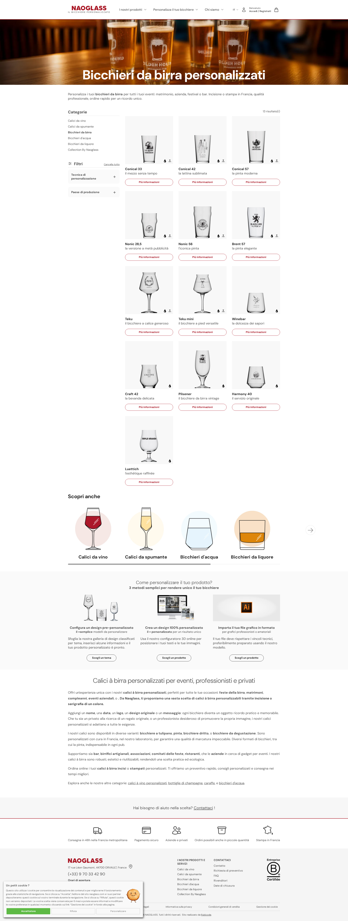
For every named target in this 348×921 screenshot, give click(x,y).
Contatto (219, 866)
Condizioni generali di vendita (224, 906)
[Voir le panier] (276, 9)
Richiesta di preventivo (228, 870)
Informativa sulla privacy (179, 906)
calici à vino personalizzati (147, 783)
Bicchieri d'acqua (79, 138)
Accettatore (28, 911)
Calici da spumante (81, 126)
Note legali (143, 906)
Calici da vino (77, 121)
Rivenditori (220, 880)
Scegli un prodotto (174, 657)
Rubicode (206, 914)
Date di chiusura (224, 885)
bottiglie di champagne (185, 783)
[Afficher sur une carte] (130, 867)
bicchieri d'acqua (231, 783)
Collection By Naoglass (83, 150)
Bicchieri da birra (188, 879)
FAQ (216, 876)
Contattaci (203, 807)
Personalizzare (118, 911)
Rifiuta (73, 911)
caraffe (209, 783)
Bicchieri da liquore (81, 144)
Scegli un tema (101, 657)
